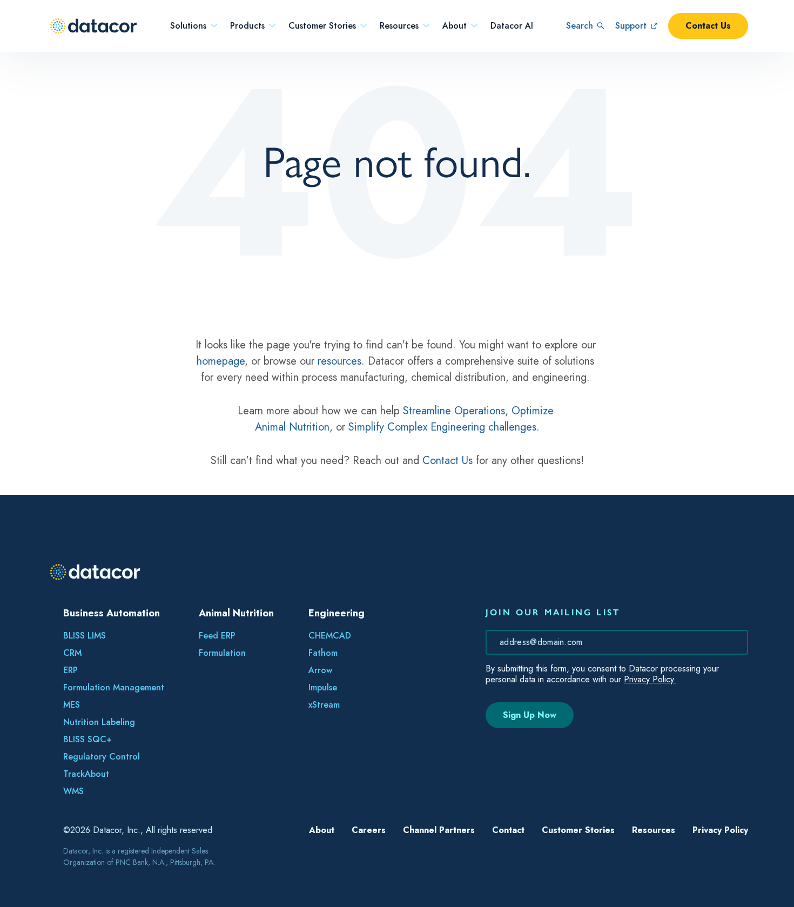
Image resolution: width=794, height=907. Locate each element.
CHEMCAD (329, 635)
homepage (221, 361)
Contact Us (708, 25)
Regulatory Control (101, 756)
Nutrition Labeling (99, 722)
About (454, 26)
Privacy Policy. (650, 679)
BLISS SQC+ (87, 739)
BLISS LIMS (84, 635)
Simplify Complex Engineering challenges (442, 427)
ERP (70, 670)
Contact (508, 830)
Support (631, 25)
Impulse (322, 687)
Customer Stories (322, 26)
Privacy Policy (720, 830)
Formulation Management (113, 687)
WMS (73, 791)
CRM (72, 653)
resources (339, 361)
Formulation (222, 653)
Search (579, 25)
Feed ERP (217, 635)
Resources (399, 26)
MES (71, 704)
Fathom (323, 653)
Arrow (320, 670)
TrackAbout (86, 774)
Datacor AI (511, 26)
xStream (324, 704)
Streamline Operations (454, 411)
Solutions (188, 26)
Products (247, 26)
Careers (369, 830)
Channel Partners (439, 830)
